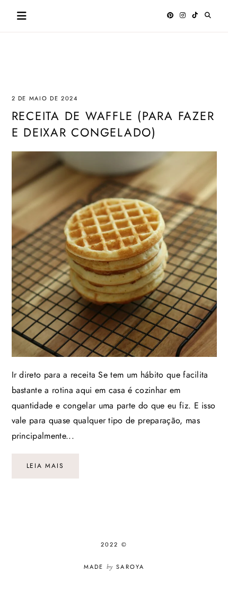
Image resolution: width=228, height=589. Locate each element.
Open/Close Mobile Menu (22, 15)
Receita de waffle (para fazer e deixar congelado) (113, 124)
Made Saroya (114, 566)
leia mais (45, 466)
